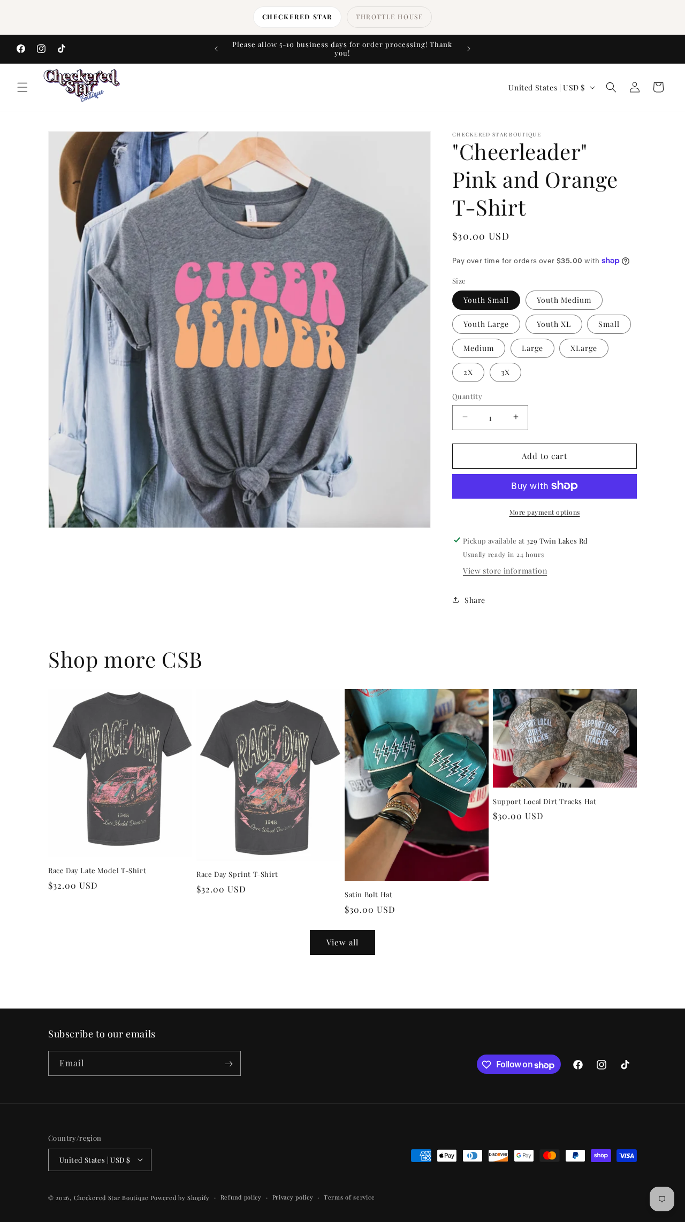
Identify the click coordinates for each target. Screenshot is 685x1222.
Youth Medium (564, 299)
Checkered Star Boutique (111, 1197)
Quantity (467, 395)
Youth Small (486, 299)
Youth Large (486, 323)
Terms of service (349, 1197)
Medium (478, 347)
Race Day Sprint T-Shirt (237, 873)
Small (609, 323)
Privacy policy (293, 1197)
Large (532, 347)
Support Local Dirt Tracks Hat (544, 801)
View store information (505, 571)
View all (342, 942)
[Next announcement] (469, 49)
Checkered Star (297, 16)
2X (468, 371)
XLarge (583, 347)
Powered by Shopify (180, 1197)
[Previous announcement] (216, 49)
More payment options (544, 511)
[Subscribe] (228, 1063)
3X (505, 371)
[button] (22, 87)
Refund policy (241, 1197)
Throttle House (389, 16)
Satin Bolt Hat (368, 894)
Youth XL (554, 323)
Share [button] (475, 599)
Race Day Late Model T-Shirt (97, 870)
